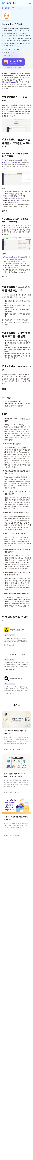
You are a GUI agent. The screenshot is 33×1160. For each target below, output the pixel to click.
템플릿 (7, 8)
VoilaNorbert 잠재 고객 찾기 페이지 (15, 263)
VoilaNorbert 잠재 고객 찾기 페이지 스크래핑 (16, 220)
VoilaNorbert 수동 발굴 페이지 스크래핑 (15, 154)
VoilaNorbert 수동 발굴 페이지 (13, 198)
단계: (4, 188)
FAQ (4, 414)
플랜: (4, 389)
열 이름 (4, 211)
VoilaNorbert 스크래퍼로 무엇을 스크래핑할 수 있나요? (16, 143)
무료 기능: (7, 397)
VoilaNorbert (6, 105)
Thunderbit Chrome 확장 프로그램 (15, 192)
